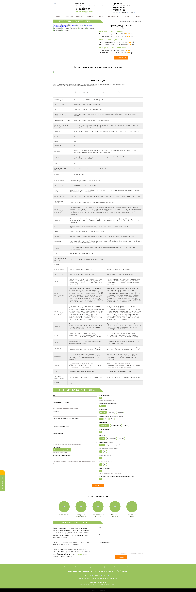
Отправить (98, 485)
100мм (106, 419)
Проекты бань (79, 16)
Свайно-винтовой (104, 425)
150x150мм (111, 412)
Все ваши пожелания (58, 433)
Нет (105, 398)
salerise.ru (102, 590)
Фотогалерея (90, 16)
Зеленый (102, 445)
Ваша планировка (57, 447)
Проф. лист (121, 438)
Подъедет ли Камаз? (104, 468)
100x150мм (103, 412)
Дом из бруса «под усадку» (81, 92)
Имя (54, 395)
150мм (112, 419)
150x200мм (120, 412)
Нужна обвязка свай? (104, 429)
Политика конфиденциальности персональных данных (98, 586)
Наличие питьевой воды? (105, 462)
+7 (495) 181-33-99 (82, 9)
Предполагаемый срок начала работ (62, 455)
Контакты (138, 16)
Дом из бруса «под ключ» (101, 92)
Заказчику (101, 16)
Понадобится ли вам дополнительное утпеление (111, 416)
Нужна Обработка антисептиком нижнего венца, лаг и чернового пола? (116, 476)
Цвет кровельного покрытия (106, 442)
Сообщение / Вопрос (104, 542)
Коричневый (110, 445)
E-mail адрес (56, 411)
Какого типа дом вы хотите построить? (109, 403)
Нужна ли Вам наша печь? (105, 395)
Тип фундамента (103, 422)
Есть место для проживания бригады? (108, 448)
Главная (58, 16)
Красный (118, 445)
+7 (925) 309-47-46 (120, 8)
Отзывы (127, 16)
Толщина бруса (103, 409)
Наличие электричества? (105, 455)
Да (101, 398)
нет (101, 419)
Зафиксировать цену (121, 57)
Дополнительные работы (114, 16)
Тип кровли (102, 435)
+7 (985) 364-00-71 (120, 10)
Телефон (101, 535)
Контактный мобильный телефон (61, 402)
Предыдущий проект (125, 21)
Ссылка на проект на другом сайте (61, 426)
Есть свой (125, 425)
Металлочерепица (111, 438)
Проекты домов (69, 16)
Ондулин (102, 438)
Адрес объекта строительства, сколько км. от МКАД (66, 418)
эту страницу (78, 554)
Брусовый (102, 406)
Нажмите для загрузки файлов (62, 450)
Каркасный (110, 406)
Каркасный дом (117, 92)
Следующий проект (136, 21)
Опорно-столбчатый (116, 425)
